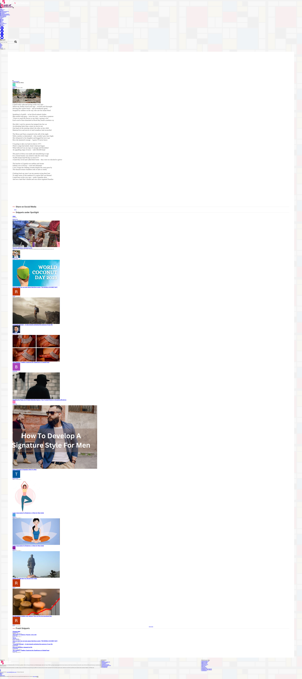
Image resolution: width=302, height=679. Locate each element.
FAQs (1, 673)
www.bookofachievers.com (11, 672)
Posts (2, 20)
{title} (14, 216)
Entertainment (3, 12)
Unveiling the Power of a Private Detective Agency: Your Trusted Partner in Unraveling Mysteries (39, 400)
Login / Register (3, 23)
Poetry (1, 44)
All (1, 18)
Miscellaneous (3, 15)
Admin (2, 26)
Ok (37, 676)
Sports (2, 10)
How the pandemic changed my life (22, 248)
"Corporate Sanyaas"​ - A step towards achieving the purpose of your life (33, 324)
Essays (2, 22)
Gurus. (14, 638)
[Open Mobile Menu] (0, 3)
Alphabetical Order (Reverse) (206, 669)
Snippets (1, 17)
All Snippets (151, 626)
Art (1, 21)
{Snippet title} (16, 631)
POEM (17, 81)
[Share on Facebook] (15, 209)
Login (2, 24)
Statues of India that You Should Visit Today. (25, 578)
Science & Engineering (5, 11)
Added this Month (204, 662)
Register (2, 25)
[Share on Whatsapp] (14, 88)
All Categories (3, 16)
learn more (35, 676)
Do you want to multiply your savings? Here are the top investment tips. (32, 616)
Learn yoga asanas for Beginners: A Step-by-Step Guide (28, 513)
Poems (2, 19)
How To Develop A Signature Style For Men (25, 469)
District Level (203, 667)
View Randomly (204, 670)
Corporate (3, 13)
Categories (2, 9)
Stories (1, 45)
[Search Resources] (15, 42)
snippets (14, 81)
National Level (204, 665)
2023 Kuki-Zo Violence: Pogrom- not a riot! (25, 634)
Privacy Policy (2, 675)
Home (1, 8)
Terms (1, 674)
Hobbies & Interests (105, 664)
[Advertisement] (60, 67)
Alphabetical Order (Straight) (206, 668)
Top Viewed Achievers (205, 661)
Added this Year (204, 663)
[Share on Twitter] (13, 88)
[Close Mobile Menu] (13, 7)
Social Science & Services (5, 14)
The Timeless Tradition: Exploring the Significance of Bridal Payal (31, 362)
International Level (204, 664)
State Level (203, 666)
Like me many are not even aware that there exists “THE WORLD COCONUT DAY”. (35, 287)
